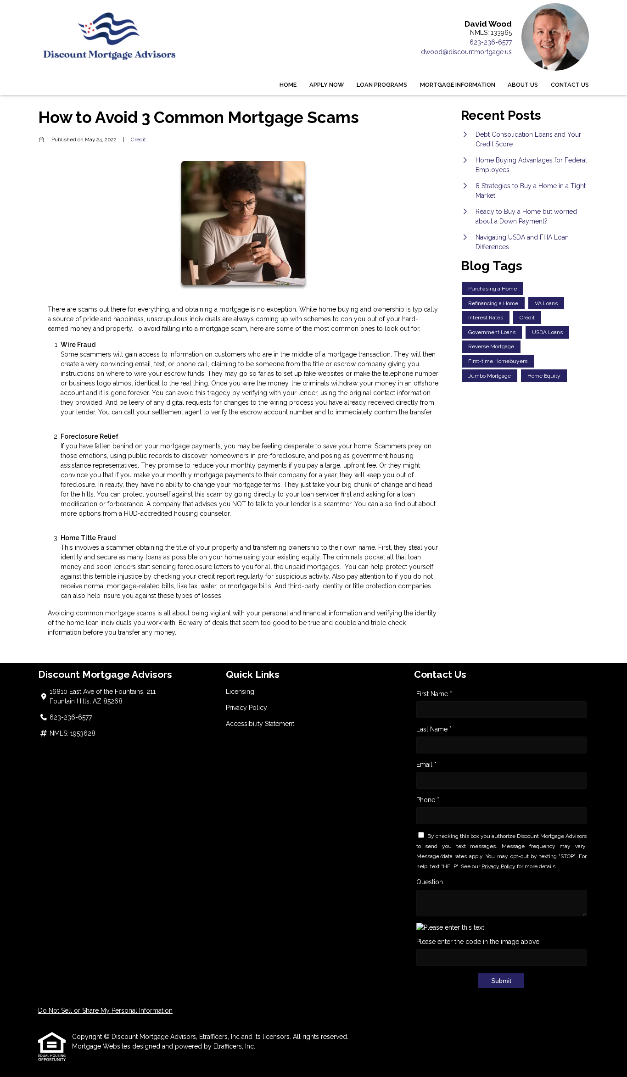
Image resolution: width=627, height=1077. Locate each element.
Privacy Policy (246, 707)
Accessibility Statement (260, 723)
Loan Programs (382, 84)
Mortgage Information (457, 84)
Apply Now (326, 84)
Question (429, 882)
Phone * (427, 800)
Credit (138, 139)
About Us (523, 84)
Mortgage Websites (102, 1046)
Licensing (240, 691)
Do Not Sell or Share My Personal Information (105, 1010)
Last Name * (434, 729)
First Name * (434, 694)
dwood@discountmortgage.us (466, 52)
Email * (426, 764)
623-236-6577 (491, 42)
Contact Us (570, 84)
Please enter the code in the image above (477, 941)
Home (288, 84)
